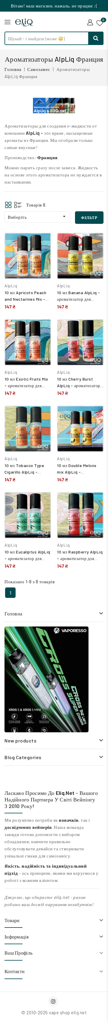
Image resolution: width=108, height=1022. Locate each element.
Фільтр (89, 217)
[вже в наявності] (46, 679)
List (18, 205)
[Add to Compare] (42, 243)
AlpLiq (10, 285)
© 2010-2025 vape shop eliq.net (54, 1012)
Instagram (54, 1001)
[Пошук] (96, 38)
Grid (8, 205)
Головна (13, 613)
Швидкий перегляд (42, 256)
